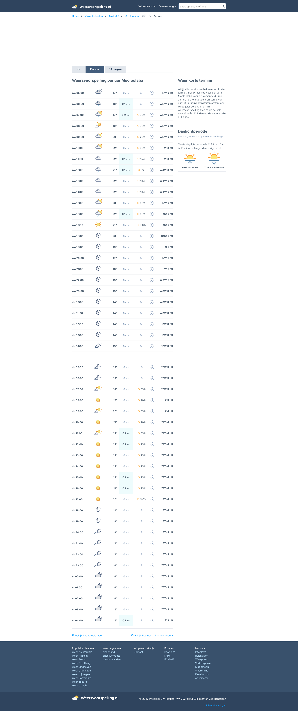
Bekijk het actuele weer (89, 635)
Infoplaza (169, 651)
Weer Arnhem (80, 655)
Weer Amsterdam (82, 651)
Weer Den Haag (81, 663)
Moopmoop (202, 666)
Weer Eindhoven (81, 666)
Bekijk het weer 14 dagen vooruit (153, 635)
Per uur (94, 69)
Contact (138, 651)
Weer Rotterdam (81, 678)
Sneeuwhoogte (167, 6)
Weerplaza (201, 659)
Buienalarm (201, 655)
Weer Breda (79, 659)
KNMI (167, 655)
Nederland (109, 651)
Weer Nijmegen (81, 674)
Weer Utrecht (80, 685)
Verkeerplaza (203, 663)
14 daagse (115, 69)
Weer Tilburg (79, 681)
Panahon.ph (202, 674)
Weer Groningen (81, 670)
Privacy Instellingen (216, 705)
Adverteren (201, 678)
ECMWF (169, 659)
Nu (78, 69)
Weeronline (201, 670)
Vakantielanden (147, 6)
